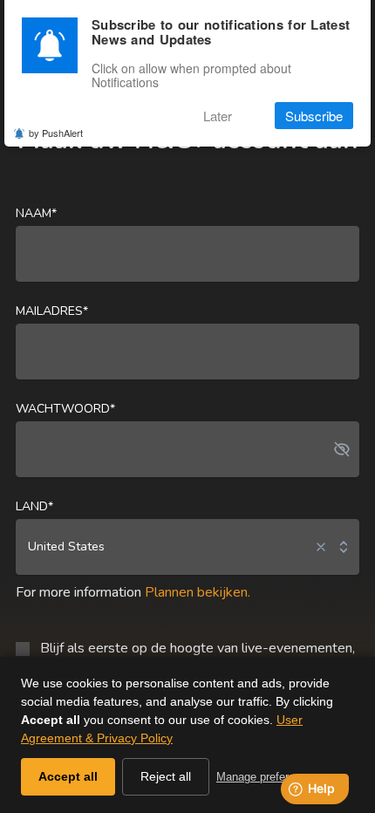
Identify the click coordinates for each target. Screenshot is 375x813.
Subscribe (314, 115)
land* (34, 506)
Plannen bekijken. (197, 592)
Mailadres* (52, 311)
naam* (36, 213)
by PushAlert (56, 133)
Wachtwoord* (65, 408)
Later (217, 115)
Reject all (165, 776)
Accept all (68, 776)
